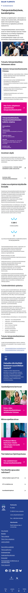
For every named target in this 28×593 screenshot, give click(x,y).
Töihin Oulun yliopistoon (7, 539)
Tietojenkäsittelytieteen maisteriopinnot (14, 350)
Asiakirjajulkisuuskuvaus (8, 555)
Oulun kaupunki (5, 565)
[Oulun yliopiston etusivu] (12, 1)
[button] (24, 590)
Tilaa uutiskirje (5, 536)
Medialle (3, 534)
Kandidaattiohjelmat (8, 6)
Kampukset (4, 558)
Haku (5, 589)
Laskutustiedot (5, 542)
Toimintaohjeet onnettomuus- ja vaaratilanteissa (10, 561)
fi (20, 590)
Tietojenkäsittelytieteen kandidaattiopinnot (15, 348)
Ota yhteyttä (4, 531)
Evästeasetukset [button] (5, 552)
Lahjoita (12, 589)
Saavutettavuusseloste (7, 547)
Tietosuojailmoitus (6, 550)
